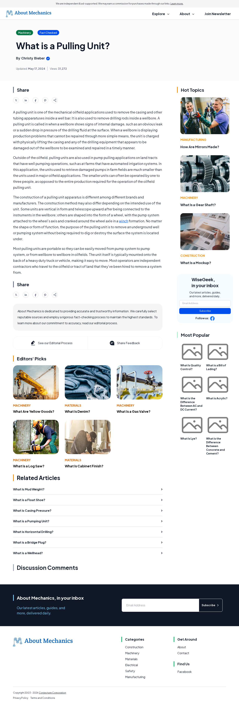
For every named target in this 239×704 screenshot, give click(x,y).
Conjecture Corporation (52, 692)
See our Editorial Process (55, 343)
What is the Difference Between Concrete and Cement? (215, 446)
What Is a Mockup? (195, 263)
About (181, 647)
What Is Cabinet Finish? (84, 466)
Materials (73, 405)
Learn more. (176, 3)
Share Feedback (128, 343)
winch (123, 221)
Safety (130, 671)
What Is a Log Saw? (28, 466)
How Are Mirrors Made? (199, 147)
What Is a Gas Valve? (133, 411)
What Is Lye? (188, 438)
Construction (192, 256)
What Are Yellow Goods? (33, 411)
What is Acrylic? (216, 398)
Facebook (184, 672)
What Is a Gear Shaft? (198, 205)
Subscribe (205, 311)
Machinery (22, 405)
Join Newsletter (218, 14)
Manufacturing (193, 140)
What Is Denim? (77, 411)
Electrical (131, 665)
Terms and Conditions (42, 698)
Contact (183, 653)
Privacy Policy (20, 698)
